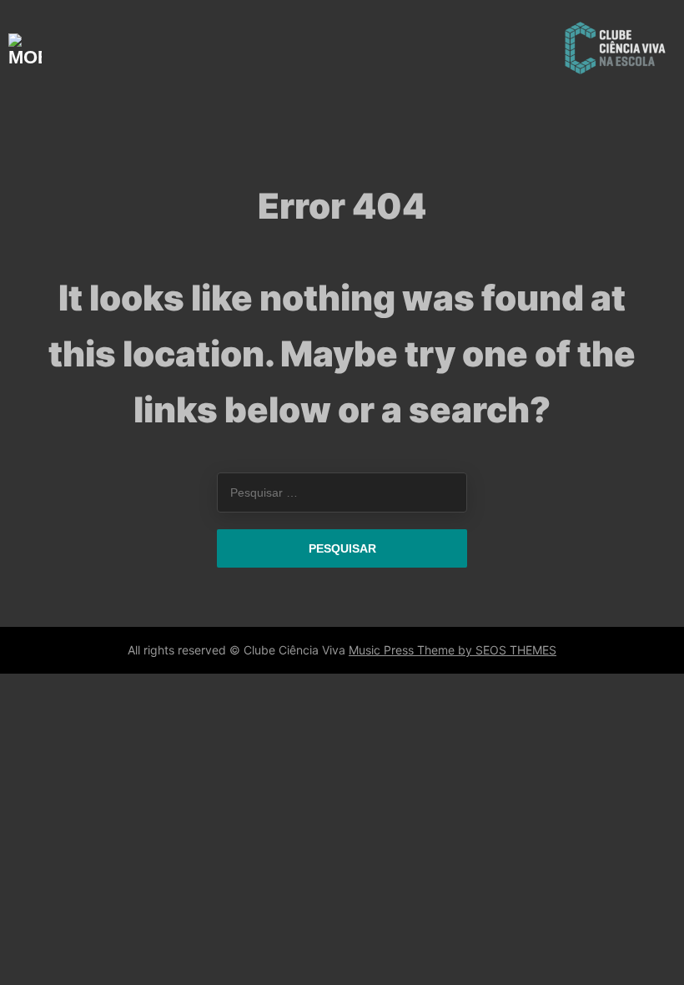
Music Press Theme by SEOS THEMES (452, 650)
